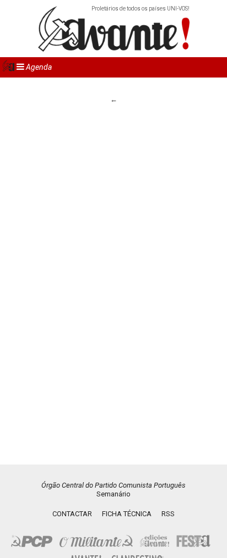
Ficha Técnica (127, 514)
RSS (168, 514)
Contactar (72, 514)
